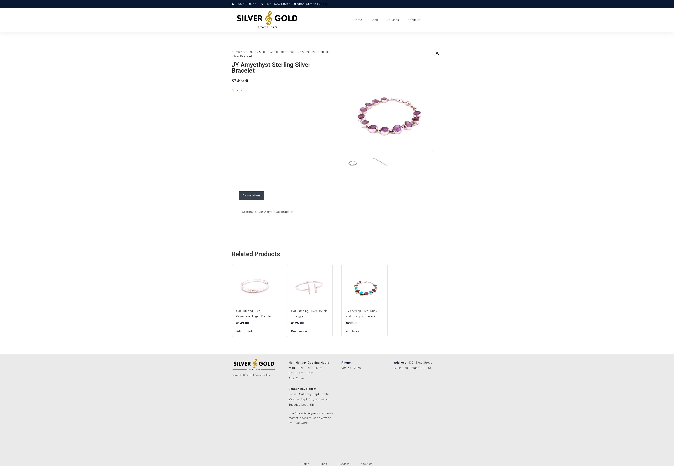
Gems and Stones (282, 51)
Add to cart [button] (244, 331)
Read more (299, 331)
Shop (374, 20)
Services (393, 20)
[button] (438, 54)
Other (263, 51)
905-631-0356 (351, 368)
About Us (414, 20)
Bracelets (249, 51)
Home (358, 20)
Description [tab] (251, 195)
